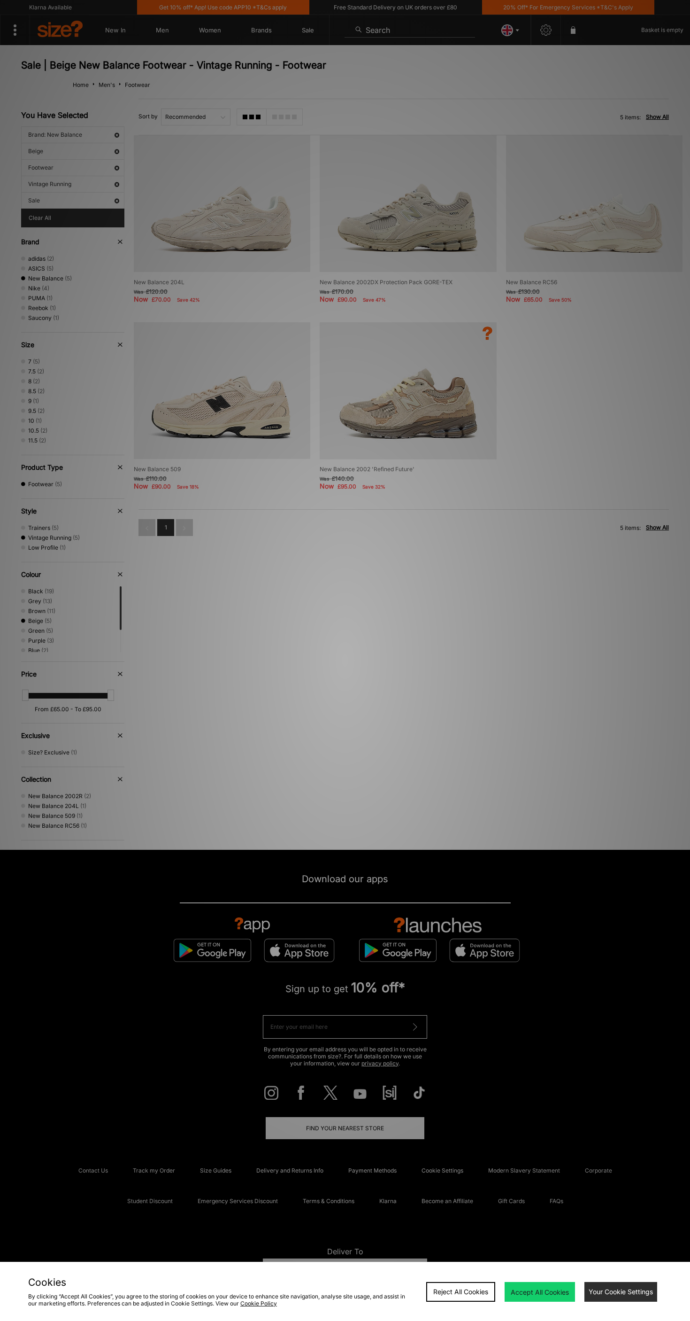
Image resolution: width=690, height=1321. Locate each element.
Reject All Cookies (460, 1292)
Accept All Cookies (540, 1292)
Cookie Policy (258, 1303)
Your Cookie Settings (621, 1292)
